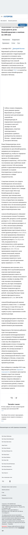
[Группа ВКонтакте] (3, 481)
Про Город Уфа (5, 460)
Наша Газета (4, 445)
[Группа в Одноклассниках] (10, 481)
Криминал (5, 43)
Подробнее (10, 524)
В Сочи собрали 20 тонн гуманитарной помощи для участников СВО (12, 408)
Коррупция (16, 39)
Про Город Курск (5, 454)
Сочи (13, 43)
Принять (22, 25)
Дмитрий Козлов (18, 48)
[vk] (11, 398)
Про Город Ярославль (6, 441)
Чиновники (6, 39)
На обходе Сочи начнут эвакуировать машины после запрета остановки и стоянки (12, 418)
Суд (18, 43)
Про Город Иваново (6, 448)
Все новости (4, 20)
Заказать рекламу (12, 20)
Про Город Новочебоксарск (8, 439)
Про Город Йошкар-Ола (7, 451)
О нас (3, 492)
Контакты (4, 495)
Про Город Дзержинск (6, 466)
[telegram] (16, 398)
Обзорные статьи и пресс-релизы (9, 486)
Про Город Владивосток (7, 469)
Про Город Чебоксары (6, 436)
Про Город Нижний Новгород (8, 463)
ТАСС (15, 70)
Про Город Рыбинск (6, 457)
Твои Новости (5, 472)
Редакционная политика (7, 498)
